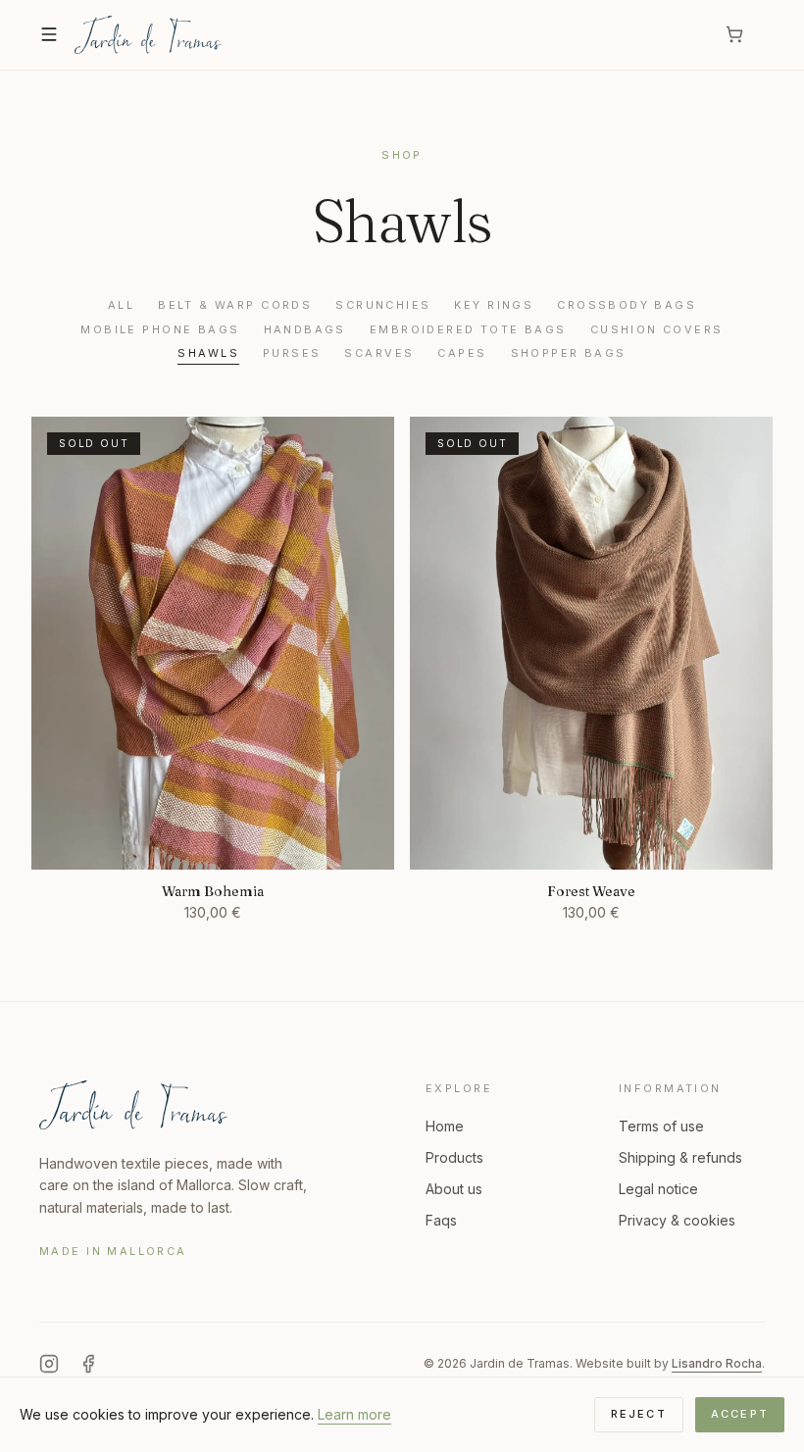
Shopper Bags (569, 353)
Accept (740, 1414)
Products (454, 1157)
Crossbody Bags (626, 305)
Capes (461, 353)
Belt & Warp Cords (235, 305)
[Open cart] (745, 34)
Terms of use (661, 1126)
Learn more (354, 1414)
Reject (639, 1414)
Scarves (379, 353)
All (121, 305)
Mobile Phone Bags (159, 329)
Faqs (441, 1220)
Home (445, 1126)
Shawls (208, 353)
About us (454, 1188)
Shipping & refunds (680, 1157)
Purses (292, 353)
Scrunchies (382, 305)
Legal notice (658, 1188)
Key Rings (493, 305)
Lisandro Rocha (717, 1363)
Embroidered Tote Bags (468, 329)
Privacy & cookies (677, 1220)
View (213, 842)
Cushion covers (657, 329)
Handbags (305, 329)
